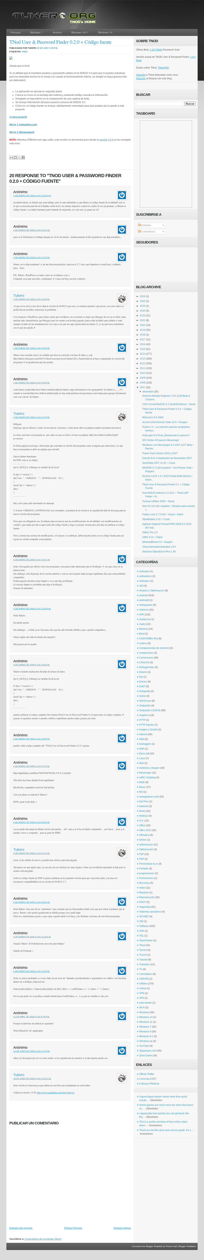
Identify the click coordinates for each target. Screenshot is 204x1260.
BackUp (143, 629)
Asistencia (144, 619)
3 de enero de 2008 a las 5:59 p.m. (31, 383)
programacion (146, 873)
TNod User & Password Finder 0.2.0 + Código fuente (60, 41)
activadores (145, 576)
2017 (142, 339)
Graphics (144, 715)
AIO (141, 585)
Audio (142, 624)
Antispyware (146, 605)
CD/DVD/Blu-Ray (148, 638)
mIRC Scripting (147, 777)
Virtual (142, 988)
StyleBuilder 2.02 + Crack (156, 519)
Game (142, 696)
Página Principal (73, 1228)
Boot (141, 633)
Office (142, 825)
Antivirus (144, 609)
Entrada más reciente (20, 1228)
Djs (141, 676)
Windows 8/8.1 (79, 32)
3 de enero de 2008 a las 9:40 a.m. (31, 230)
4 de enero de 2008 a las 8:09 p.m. (31, 822)
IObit (141, 739)
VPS (141, 998)
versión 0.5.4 (106, 139)
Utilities (143, 983)
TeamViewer (146, 940)
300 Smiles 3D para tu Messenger (160, 440)
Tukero (18, 296)
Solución (141, 74)
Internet (143, 734)
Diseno (143, 672)
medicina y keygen (149, 768)
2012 (142, 363)
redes (142, 887)
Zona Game (145, 1055)
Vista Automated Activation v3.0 (159, 546)
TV (140, 969)
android (143, 595)
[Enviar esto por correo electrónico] (11, 157)
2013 (142, 358)
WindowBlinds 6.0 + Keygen (157, 542)
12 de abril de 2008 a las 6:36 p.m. (31, 1017)
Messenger (145, 772)
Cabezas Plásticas (149, 1083)
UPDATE (144, 978)
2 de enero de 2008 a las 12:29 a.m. (32, 196)
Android (57, 32)
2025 (142, 301)
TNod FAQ (163, 67)
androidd (144, 600)
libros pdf (144, 753)
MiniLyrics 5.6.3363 (152, 417)
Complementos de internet (153, 648)
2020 (142, 325)
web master (145, 1002)
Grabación (145, 705)
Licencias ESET (147, 1078)
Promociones (146, 878)
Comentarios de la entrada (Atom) (43, 1239)
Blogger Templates (187, 1246)
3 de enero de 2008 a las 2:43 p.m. (31, 299)
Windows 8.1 (146, 1036)
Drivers (143, 681)
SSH (141, 930)
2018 (142, 334)
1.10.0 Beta (156, 49)
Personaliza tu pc (148, 863)
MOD (142, 782)
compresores (146, 652)
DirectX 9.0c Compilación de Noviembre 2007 (167, 458)
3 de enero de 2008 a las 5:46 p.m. (31, 348)
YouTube (144, 1046)
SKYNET (144, 916)
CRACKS (144, 662)
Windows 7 (36, 32)
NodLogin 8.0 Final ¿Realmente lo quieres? (166, 435)
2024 (142, 306)
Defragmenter (146, 667)
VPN (141, 993)
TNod (24, 52)
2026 (142, 296)
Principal (15, 32)
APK (141, 614)
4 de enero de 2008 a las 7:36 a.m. (31, 560)
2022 (142, 315)
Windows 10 (105, 32)
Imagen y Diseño (148, 729)
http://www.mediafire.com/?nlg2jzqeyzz (55, 1092)
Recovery (144, 883)
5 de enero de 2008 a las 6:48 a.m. (31, 902)
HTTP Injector (146, 724)
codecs (143, 643)
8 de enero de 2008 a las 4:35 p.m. (31, 971)
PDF (141, 859)
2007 (142, 387)
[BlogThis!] (15, 157)
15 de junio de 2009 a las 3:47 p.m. (31, 1051)
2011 (142, 368)
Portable (143, 868)
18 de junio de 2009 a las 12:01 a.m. (32, 1078)
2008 (142, 382)
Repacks (144, 892)
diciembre (148, 391)
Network (143, 806)
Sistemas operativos (150, 911)
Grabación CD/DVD (150, 710)
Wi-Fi (142, 1007)
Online (142, 839)
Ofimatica (144, 835)
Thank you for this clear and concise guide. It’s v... (165, 1130)
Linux (142, 758)
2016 (142, 344)
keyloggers (145, 744)
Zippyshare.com (148, 1050)
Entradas (146, 225)
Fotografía (144, 691)
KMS (141, 748)
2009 (142, 377)
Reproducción (147, 897)
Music (142, 787)
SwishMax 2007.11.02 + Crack (158, 463)
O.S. (141, 820)
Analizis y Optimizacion (151, 590)
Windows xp (145, 1041)
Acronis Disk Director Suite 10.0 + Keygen (164, 422)
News (142, 811)
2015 (142, 349)
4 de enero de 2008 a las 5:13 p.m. (31, 766)
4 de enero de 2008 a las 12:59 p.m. (32, 609)
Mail (141, 763)
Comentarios (148, 231)
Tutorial (143, 959)
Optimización (146, 849)
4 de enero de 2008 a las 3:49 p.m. (31, 665)
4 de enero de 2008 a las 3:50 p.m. (31, 739)
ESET (142, 686)
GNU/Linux (145, 700)
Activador (144, 571)
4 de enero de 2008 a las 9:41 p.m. (31, 853)
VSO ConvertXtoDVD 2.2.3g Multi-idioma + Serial (168, 404)
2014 (142, 353)
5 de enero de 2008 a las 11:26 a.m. (32, 937)
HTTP (142, 720)
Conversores (146, 657)
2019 (142, 330)
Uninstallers (145, 974)
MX (141, 791)
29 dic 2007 (43, 48)
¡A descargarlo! (18, 117)
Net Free (144, 801)
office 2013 (145, 830)
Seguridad (145, 907)
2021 (142, 320)
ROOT (142, 902)
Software (144, 926)
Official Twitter (146, 1074)
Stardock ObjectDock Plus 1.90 (159, 551)
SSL (141, 935)
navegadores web (149, 796)
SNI (141, 921)
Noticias (143, 815)
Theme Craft (171, 1246)
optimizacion (146, 844)
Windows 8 (145, 1031)
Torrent (143, 950)
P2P (141, 854)
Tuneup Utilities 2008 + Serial (158, 501)
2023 (142, 310)
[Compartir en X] (19, 157)
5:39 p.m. (53, 48)
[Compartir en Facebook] (23, 157)
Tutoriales (144, 964)
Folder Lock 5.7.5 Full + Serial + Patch (162, 514)
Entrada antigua (122, 1228)
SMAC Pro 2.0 (150, 532)
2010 (142, 373)
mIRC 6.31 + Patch (152, 537)
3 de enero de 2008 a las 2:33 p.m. (31, 257)
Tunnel (143, 954)
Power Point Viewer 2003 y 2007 (160, 453)
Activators (144, 581)
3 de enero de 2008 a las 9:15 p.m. (31, 417)
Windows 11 (145, 1022)
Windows (144, 1012)
